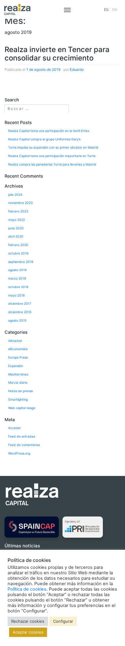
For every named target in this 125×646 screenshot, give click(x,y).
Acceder (14, 428)
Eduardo (77, 69)
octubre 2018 (18, 287)
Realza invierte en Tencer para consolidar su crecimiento (57, 54)
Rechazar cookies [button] (27, 621)
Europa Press (18, 357)
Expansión (15, 366)
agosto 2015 (17, 321)
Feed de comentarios (24, 445)
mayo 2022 (16, 220)
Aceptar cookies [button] (28, 632)
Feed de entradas (21, 436)
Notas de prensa (20, 391)
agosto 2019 (17, 270)
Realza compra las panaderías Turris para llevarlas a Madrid (52, 164)
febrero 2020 (18, 245)
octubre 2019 (18, 253)
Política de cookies (27, 589)
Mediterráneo (35, 80)
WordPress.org (19, 453)
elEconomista (18, 349)
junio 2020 (16, 228)
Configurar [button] (63, 621)
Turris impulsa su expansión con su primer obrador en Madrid (53, 147)
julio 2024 (15, 195)
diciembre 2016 (20, 312)
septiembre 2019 (20, 262)
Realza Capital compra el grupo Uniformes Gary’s (44, 139)
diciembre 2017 (19, 304)
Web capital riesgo (21, 408)
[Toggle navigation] (67, 9)
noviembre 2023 (20, 203)
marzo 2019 (17, 278)
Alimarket (15, 341)
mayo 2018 (16, 295)
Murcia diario (17, 383)
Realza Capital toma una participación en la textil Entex (49, 131)
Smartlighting (18, 400)
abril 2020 (15, 236)
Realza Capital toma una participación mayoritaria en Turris (51, 156)
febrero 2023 (18, 211)
